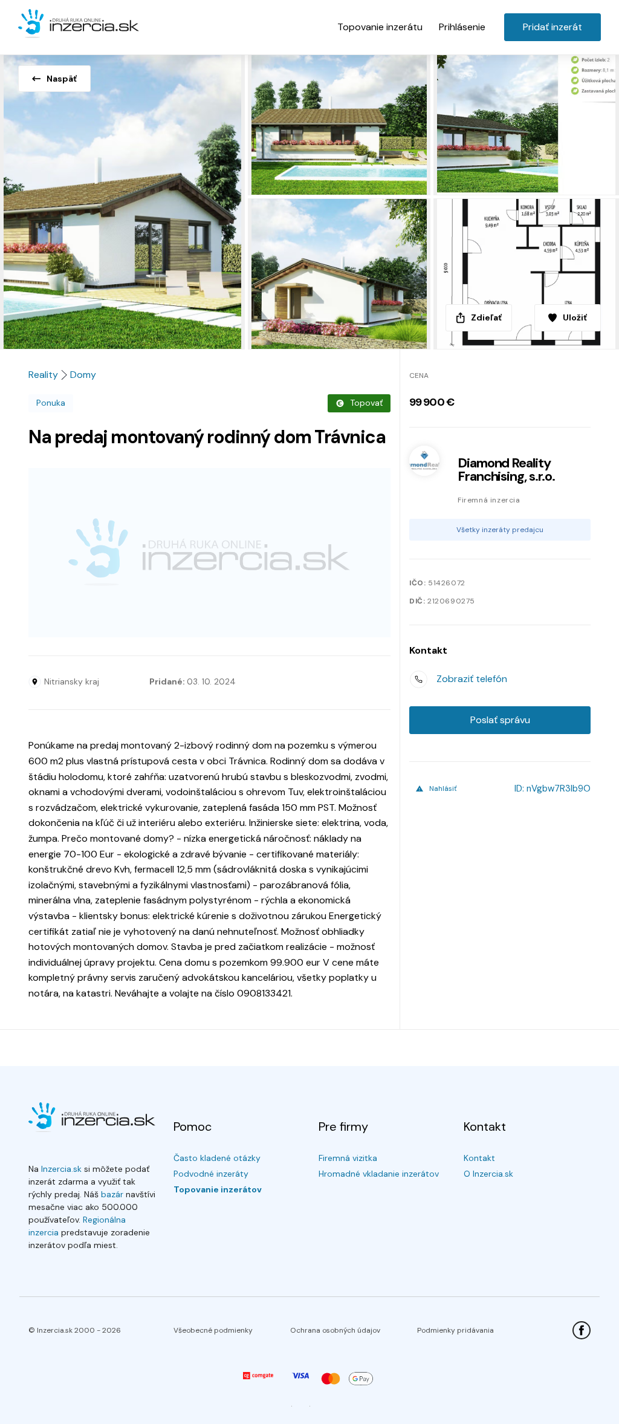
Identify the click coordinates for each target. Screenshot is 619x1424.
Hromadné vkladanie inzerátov (379, 1173)
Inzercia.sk (61, 1168)
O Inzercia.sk (488, 1173)
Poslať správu (500, 720)
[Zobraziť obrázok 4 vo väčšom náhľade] (340, 273)
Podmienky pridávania (455, 1330)
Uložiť (575, 317)
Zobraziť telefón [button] (471, 678)
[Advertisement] (209, 552)
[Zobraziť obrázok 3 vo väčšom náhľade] (526, 122)
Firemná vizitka (348, 1158)
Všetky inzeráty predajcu (499, 530)
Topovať (366, 402)
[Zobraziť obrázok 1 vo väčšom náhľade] (124, 198)
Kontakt (479, 1158)
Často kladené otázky (217, 1158)
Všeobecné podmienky (213, 1330)
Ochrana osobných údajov (335, 1330)
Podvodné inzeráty (210, 1173)
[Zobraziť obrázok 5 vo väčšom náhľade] (526, 273)
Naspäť (62, 78)
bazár (112, 1194)
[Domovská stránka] (78, 24)
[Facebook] (581, 1330)
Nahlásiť (443, 788)
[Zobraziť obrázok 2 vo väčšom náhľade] (340, 122)
